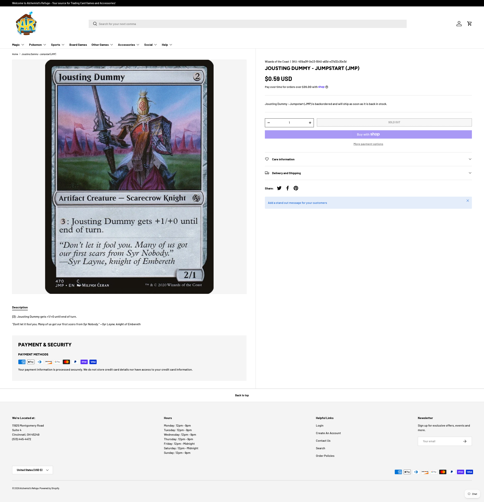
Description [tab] (20, 307)
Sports (55, 44)
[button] (469, 23)
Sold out (394, 122)
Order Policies (325, 455)
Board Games (78, 44)
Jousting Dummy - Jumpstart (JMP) (39, 54)
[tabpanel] (129, 320)
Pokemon (35, 44)
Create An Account (328, 433)
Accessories (126, 44)
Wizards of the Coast (277, 61)
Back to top (242, 395)
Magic (16, 44)
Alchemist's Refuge (29, 488)
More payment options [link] (368, 143)
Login (319, 425)
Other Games (100, 44)
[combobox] (248, 23)
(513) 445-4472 (21, 439)
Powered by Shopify (49, 488)
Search (320, 448)
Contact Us (323, 440)
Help (165, 44)
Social (148, 44)
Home (15, 54)
